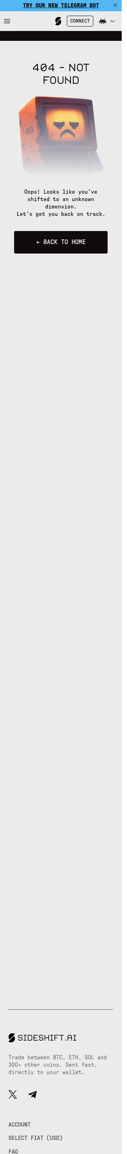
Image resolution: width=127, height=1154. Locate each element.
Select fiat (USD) (35, 1138)
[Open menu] (7, 21)
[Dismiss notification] (115, 5)
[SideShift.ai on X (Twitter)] (12, 1095)
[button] (107, 21)
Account (19, 1125)
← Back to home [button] (61, 242)
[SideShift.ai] (58, 21)
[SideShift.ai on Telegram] (32, 1095)
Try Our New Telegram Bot (61, 5)
